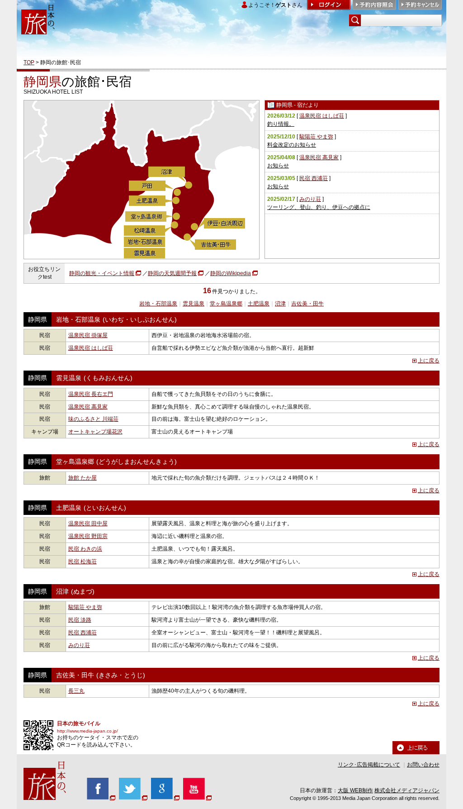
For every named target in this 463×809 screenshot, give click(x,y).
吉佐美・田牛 (307, 303)
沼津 (280, 303)
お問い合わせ (423, 764)
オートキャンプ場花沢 (95, 431)
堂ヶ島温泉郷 (226, 303)
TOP (29, 62)
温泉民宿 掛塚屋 (88, 335)
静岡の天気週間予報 (172, 273)
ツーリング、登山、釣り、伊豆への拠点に (318, 207)
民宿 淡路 (79, 620)
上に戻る (428, 360)
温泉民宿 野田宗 (88, 536)
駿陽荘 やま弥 (316, 136)
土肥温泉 (258, 303)
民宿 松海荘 (82, 561)
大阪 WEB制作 (355, 790)
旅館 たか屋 (82, 478)
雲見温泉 (193, 303)
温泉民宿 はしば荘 (321, 116)
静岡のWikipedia (230, 273)
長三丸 (76, 691)
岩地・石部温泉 (158, 303)
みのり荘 (310, 199)
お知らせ (278, 165)
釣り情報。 (280, 124)
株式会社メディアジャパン (406, 790)
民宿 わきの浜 (85, 549)
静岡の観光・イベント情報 (101, 273)
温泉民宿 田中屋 (88, 523)
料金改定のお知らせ (291, 145)
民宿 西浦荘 (313, 178)
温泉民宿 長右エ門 (90, 394)
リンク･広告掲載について (369, 764)
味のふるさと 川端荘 (93, 419)
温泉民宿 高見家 (319, 157)
